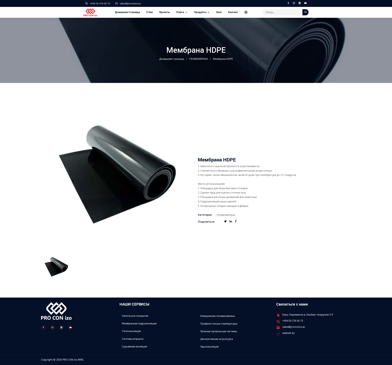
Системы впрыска (132, 338)
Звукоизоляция (209, 346)
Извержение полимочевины (217, 316)
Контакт (233, 12)
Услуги (180, 12)
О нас (149, 12)
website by (288, 333)
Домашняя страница (127, 12)
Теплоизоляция (131, 331)
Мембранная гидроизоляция (139, 323)
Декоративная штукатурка (216, 339)
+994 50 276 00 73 (100, 3)
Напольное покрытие (135, 315)
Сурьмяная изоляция (134, 346)
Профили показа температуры (218, 323)
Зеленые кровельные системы (218, 331)
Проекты (164, 12)
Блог (219, 12)
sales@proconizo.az (130, 3)
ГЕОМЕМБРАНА (198, 59)
